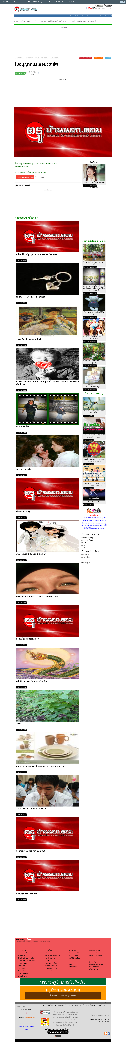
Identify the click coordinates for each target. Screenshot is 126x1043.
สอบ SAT (83, 548)
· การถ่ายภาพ (21, 966)
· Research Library (23, 971)
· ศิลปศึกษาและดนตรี (50, 968)
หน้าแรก (108, 58)
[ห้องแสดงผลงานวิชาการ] (68, 21)
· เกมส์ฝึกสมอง (72, 967)
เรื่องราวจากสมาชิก (85, 58)
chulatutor (84, 560)
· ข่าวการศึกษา (72, 950)
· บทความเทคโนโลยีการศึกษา (25, 953)
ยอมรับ (122, 2)
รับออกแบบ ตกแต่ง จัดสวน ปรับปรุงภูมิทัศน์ (94, 362)
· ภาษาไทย (47, 961)
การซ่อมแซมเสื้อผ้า (94, 501)
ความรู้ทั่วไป (29, 58)
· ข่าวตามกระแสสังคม (74, 953)
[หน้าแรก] (17, 21)
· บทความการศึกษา (93, 953)
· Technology (21, 950)
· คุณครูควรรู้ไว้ (92, 961)
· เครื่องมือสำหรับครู (94, 969)
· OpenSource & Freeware (26, 961)
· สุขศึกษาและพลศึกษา (50, 963)
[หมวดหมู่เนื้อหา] (56, 21)
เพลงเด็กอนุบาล (85, 562)
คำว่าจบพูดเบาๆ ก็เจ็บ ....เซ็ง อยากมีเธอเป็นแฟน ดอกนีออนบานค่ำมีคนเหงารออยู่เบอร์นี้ (94, 288)
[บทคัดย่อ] (78, 21)
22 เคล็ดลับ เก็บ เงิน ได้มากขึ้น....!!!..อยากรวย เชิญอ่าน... (94, 386)
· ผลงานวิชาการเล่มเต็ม (95, 967)
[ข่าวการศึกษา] (26, 21)
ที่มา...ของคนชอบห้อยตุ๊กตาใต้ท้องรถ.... (94, 313)
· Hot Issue (21, 968)
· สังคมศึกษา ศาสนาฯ (50, 966)
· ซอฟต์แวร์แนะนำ (22, 963)
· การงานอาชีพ (48, 971)
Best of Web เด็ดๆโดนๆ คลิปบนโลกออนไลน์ (94, 412)
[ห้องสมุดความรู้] (45, 21)
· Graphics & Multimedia (25, 958)
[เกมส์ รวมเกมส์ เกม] (85, 21)
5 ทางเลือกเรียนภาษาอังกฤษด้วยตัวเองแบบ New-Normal (94, 436)
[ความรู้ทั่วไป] (92, 21)
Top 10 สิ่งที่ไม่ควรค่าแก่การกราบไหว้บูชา (94, 263)
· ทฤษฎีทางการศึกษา (94, 950)
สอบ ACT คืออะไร (86, 557)
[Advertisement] (63, 41)
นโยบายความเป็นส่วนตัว (68, 2)
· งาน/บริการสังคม (73, 955)
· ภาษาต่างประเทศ (49, 958)
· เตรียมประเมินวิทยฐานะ (95, 964)
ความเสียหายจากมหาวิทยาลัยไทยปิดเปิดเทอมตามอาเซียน (94, 460)
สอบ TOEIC (84, 545)
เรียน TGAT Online (86, 555)
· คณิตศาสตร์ (48, 953)
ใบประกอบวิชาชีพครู (87, 537)
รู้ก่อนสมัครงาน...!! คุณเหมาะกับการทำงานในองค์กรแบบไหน (94, 484)
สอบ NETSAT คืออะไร (87, 540)
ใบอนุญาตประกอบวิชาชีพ (23, 186)
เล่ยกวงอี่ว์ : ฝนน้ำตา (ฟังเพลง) (94, 182)
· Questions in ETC (23, 973)
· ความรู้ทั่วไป (48, 950)
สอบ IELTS (84, 543)
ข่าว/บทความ (99, 58)
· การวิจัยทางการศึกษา (95, 955)
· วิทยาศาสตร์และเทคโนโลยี (52, 955)
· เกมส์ (70, 964)
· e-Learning (21, 955)
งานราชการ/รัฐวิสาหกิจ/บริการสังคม (47, 58)
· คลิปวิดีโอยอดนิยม (74, 958)
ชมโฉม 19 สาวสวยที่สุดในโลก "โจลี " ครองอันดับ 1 (94, 337)
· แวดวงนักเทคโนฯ (22, 976)
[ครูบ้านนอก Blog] (35, 21)
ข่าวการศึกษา (19, 58)
